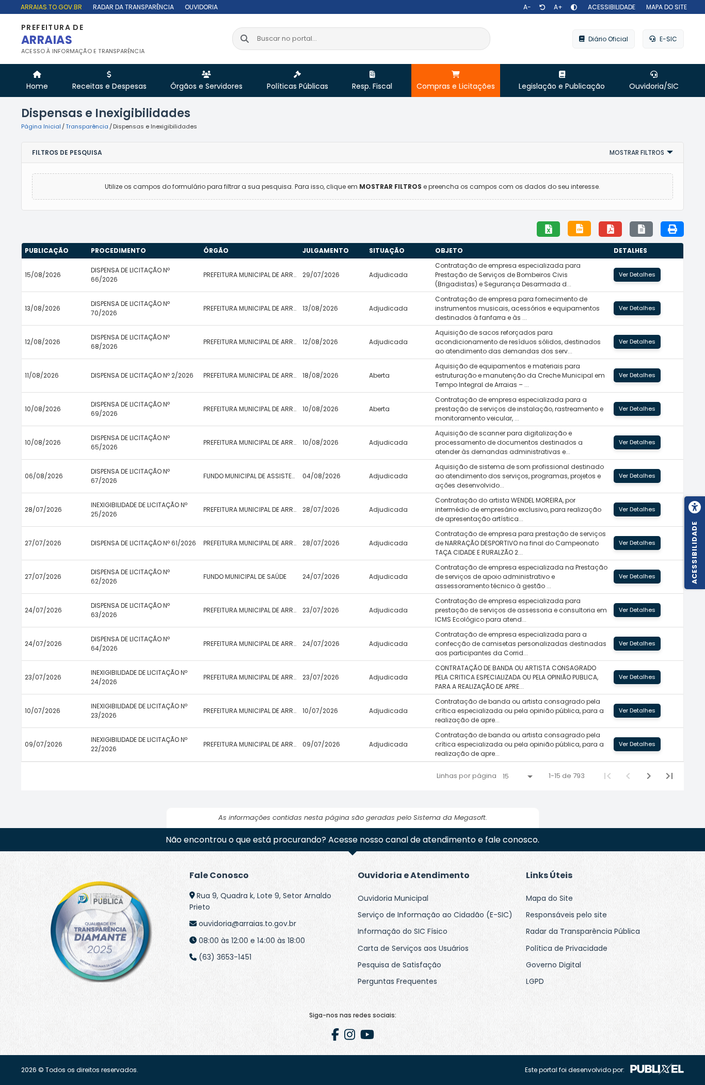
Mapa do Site (549, 898)
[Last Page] (669, 776)
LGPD (535, 981)
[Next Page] (648, 776)
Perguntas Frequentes (397, 981)
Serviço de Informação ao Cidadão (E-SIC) (435, 915)
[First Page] (607, 776)
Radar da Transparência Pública (583, 931)
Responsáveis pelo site (566, 915)
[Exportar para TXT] (641, 229)
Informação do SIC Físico (402, 931)
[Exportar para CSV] (579, 228)
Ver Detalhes (637, 274)
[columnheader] (55, 250)
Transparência (87, 126)
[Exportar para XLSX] (548, 229)
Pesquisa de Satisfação (399, 965)
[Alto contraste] (574, 7)
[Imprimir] (672, 229)
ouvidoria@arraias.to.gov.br (247, 923)
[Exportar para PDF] (610, 229)
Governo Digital (553, 965)
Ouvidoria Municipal (393, 898)
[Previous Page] (628, 776)
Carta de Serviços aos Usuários (413, 948)
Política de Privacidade (566, 948)
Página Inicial (41, 126)
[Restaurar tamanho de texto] (542, 7)
